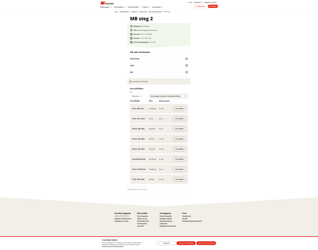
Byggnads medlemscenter (123, 218)
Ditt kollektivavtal (143, 221)
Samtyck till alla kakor (206, 243)
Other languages (142, 216)
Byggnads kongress (166, 221)
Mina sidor (201, 6)
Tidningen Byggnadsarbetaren (192, 221)
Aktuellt (184, 218)
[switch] (168, 96)
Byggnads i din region (121, 221)
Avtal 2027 (140, 226)
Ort (131, 92)
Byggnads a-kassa (210, 2)
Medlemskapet (105, 7)
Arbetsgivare (156, 7)
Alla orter (135, 96)
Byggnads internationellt (168, 226)
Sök (191, 2)
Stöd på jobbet (119, 7)
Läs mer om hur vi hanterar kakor (112, 246)
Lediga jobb (163, 223)
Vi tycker (145, 7)
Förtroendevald (133, 7)
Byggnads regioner (166, 218)
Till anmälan (179, 108)
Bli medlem (213, 6)
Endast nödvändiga (186, 243)
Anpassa (166, 243)
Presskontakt (186, 216)
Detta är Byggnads (166, 216)
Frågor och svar (142, 218)
